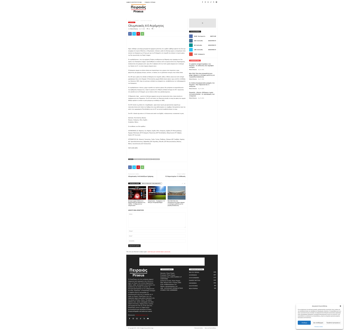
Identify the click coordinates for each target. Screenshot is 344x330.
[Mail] (208, 2)
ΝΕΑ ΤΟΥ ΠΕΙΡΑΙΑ (194, 272)
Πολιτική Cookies (318, 326)
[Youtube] (216, 2)
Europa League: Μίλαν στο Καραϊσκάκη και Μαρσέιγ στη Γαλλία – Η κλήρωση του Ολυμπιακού (136, 203)
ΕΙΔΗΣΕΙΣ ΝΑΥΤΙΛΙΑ (194, 280)
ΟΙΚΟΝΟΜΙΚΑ (193, 283)
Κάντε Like (213, 36)
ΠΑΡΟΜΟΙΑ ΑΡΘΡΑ (134, 183)
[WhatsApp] (142, 34)
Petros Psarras (134, 29)
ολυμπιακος (149, 159)
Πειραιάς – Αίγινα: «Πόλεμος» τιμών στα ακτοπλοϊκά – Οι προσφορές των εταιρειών (202, 94)
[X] (214, 2)
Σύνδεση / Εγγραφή (150, 2)
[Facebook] (202, 2)
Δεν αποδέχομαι (318, 322)
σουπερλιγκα (156, 159)
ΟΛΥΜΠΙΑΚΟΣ (136, 20)
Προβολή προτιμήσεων (333, 322)
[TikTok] (211, 2)
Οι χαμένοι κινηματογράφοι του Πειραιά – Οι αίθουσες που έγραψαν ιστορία (201, 65)
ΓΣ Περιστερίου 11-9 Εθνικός (175, 176)
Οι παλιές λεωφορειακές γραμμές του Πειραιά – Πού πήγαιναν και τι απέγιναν (202, 84)
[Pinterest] (138, 34)
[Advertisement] (185, 8)
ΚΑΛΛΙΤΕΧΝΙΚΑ (193, 286)
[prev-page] (182, 183)
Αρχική (129, 20)
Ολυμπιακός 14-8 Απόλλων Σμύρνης (140, 176)
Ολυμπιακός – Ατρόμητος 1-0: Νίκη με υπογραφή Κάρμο (156, 201)
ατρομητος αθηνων (139, 159)
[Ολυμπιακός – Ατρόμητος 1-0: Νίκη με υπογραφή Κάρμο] (157, 193)
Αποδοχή (304, 322)
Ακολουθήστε (212, 40)
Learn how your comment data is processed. (158, 251)
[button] (340, 306)
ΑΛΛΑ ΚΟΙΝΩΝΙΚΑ (194, 277)
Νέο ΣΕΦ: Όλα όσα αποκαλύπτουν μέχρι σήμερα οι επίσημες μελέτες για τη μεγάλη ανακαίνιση (176, 203)
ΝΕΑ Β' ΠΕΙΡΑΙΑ (193, 288)
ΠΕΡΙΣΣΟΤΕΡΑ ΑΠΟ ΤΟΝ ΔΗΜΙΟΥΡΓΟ (151, 183)
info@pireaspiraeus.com (141, 315)
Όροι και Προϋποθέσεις (210, 328)
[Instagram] (205, 2)
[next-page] (185, 183)
